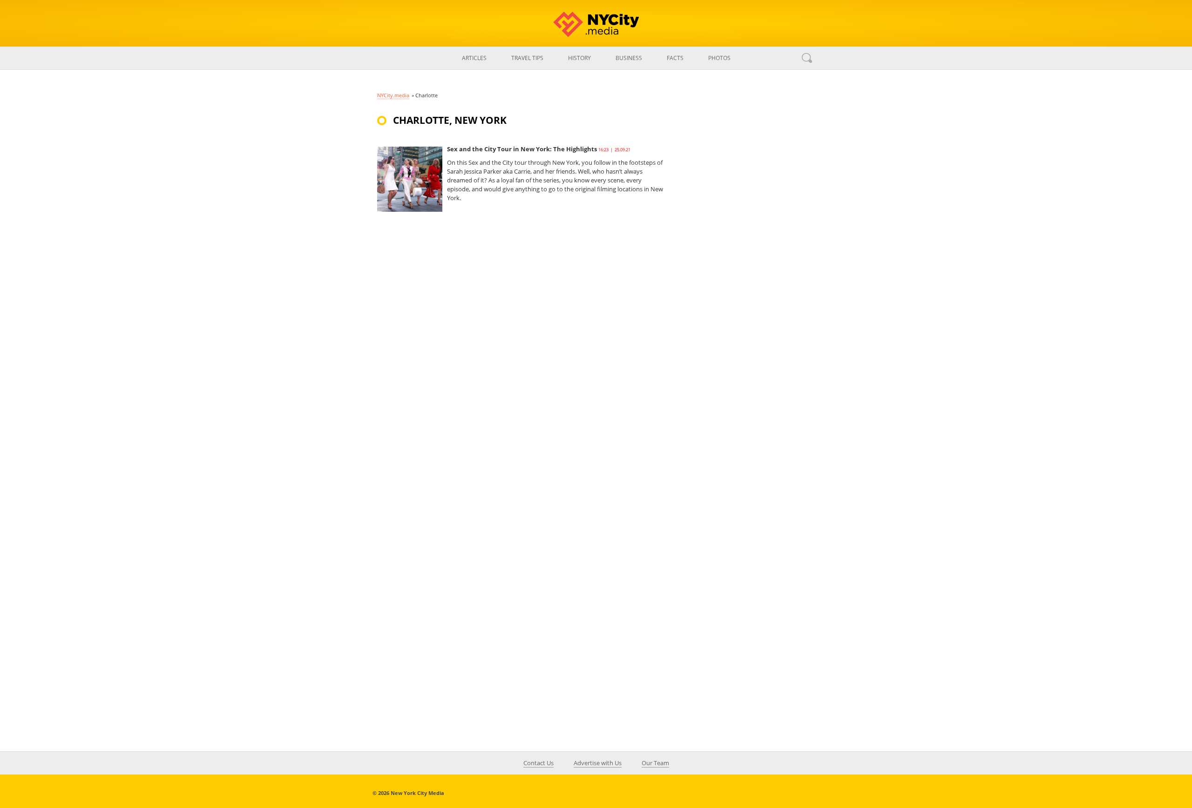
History (579, 58)
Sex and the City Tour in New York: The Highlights (522, 149)
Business (629, 58)
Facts (675, 58)
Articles (474, 58)
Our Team (655, 763)
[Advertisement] (745, 276)
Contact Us (538, 763)
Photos (719, 58)
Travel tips (527, 58)
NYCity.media (393, 95)
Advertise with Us (598, 763)
